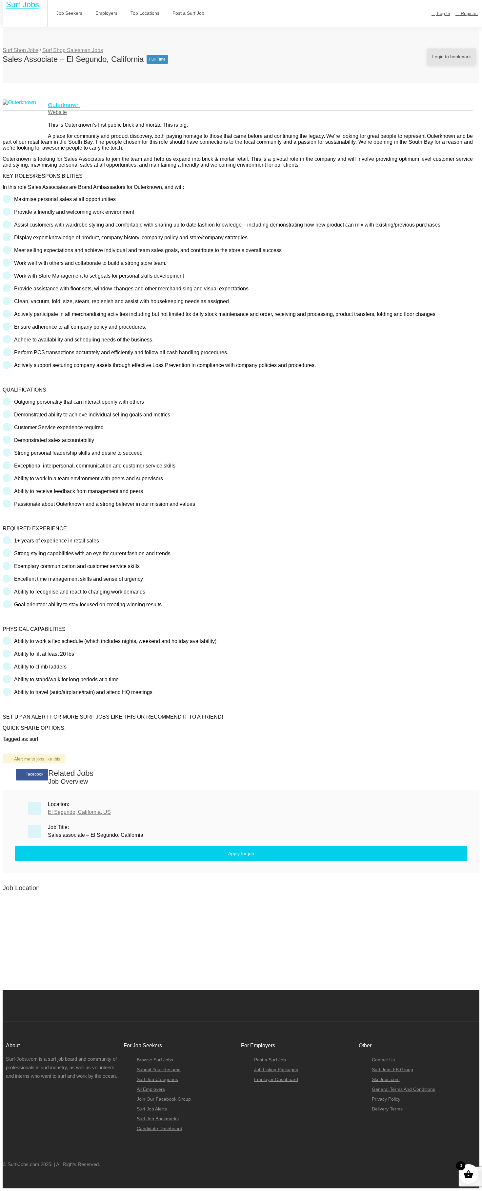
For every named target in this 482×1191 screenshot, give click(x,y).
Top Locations (145, 13)
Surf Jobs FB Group (392, 1069)
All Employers (151, 1089)
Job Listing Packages (276, 1069)
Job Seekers (69, 13)
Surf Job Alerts (152, 1108)
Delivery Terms (387, 1108)
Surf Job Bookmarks (158, 1118)
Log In (443, 13)
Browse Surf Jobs (155, 1059)
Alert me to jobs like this (37, 759)
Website (57, 112)
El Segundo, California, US (79, 812)
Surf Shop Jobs (20, 50)
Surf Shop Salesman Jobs (72, 50)
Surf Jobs (22, 4)
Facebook (34, 774)
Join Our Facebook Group (164, 1099)
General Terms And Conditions (403, 1089)
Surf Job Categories (157, 1079)
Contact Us (383, 1059)
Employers (106, 13)
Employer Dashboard (276, 1079)
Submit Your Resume (159, 1069)
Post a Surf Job (188, 13)
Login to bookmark (451, 56)
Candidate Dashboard (159, 1128)
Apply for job (241, 853)
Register (468, 13)
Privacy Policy (386, 1099)
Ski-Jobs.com (386, 1079)
